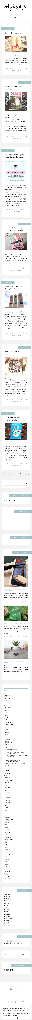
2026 (5, 690)
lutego (7, 691)
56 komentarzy (23, 636)
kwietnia (7, 710)
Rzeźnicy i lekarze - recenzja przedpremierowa (15, 352)
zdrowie (7, 920)
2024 (5, 700)
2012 (5, 873)
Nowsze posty (7, 474)
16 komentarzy (16, 401)
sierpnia (7, 695)
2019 (5, 719)
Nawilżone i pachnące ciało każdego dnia (15, 758)
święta (6, 924)
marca (7, 696)
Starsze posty (24, 474)
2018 (5, 738)
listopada (8, 722)
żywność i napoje (10, 925)
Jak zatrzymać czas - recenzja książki (13, 418)
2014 (5, 834)
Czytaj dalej (7, 601)
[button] (16, 17)
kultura (7, 905)
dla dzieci (8, 898)
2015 (5, 816)
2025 (5, 693)
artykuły (7, 894)
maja (6, 729)
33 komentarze (23, 601)
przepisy (7, 913)
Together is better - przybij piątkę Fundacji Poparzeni (15, 155)
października (9, 724)
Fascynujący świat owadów (14, 623)
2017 (5, 775)
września (7, 707)
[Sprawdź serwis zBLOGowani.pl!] (16, 989)
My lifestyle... (16, 7)
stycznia (7, 698)
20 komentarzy (16, 270)
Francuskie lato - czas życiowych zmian (13, 87)
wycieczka (8, 918)
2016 (5, 796)
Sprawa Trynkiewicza (13, 33)
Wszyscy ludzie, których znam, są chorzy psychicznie (16, 229)
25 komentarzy (16, 70)
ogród (6, 907)
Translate (19, 943)
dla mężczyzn (9, 902)
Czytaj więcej (9, 68)
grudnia (7, 702)
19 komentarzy (16, 465)
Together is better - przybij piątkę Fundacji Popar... (15, 753)
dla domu (7, 896)
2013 (5, 856)
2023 (5, 705)
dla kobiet (8, 900)
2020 (5, 712)
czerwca (7, 709)
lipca (6, 747)
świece (6, 922)
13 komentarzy (16, 138)
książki (6, 904)
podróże (7, 909)
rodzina (7, 915)
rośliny (7, 916)
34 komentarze (23, 673)
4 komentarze (16, 211)
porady (6, 911)
